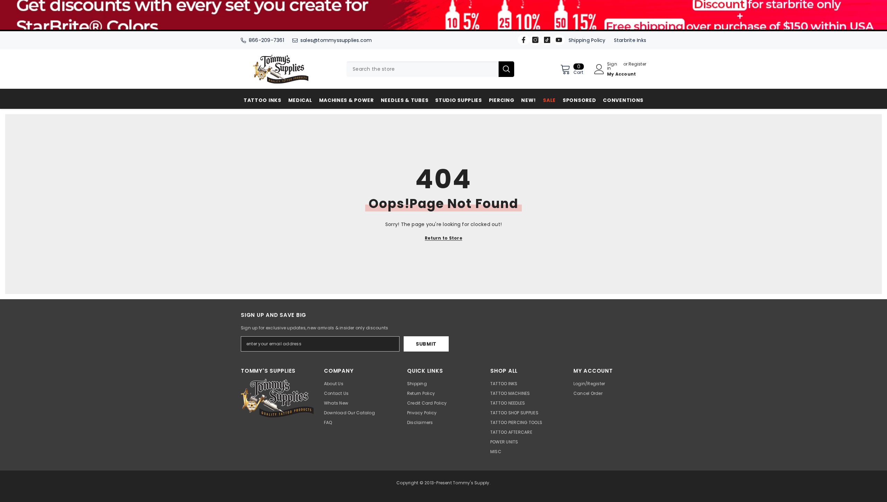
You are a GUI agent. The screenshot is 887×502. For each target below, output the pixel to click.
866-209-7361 (266, 40)
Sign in (612, 66)
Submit (426, 343)
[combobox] (422, 69)
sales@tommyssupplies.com (336, 40)
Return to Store (443, 238)
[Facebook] (523, 40)
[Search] (430, 69)
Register (637, 64)
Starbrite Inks (630, 40)
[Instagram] (535, 40)
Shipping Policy (587, 40)
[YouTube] (559, 40)
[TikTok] (547, 40)
